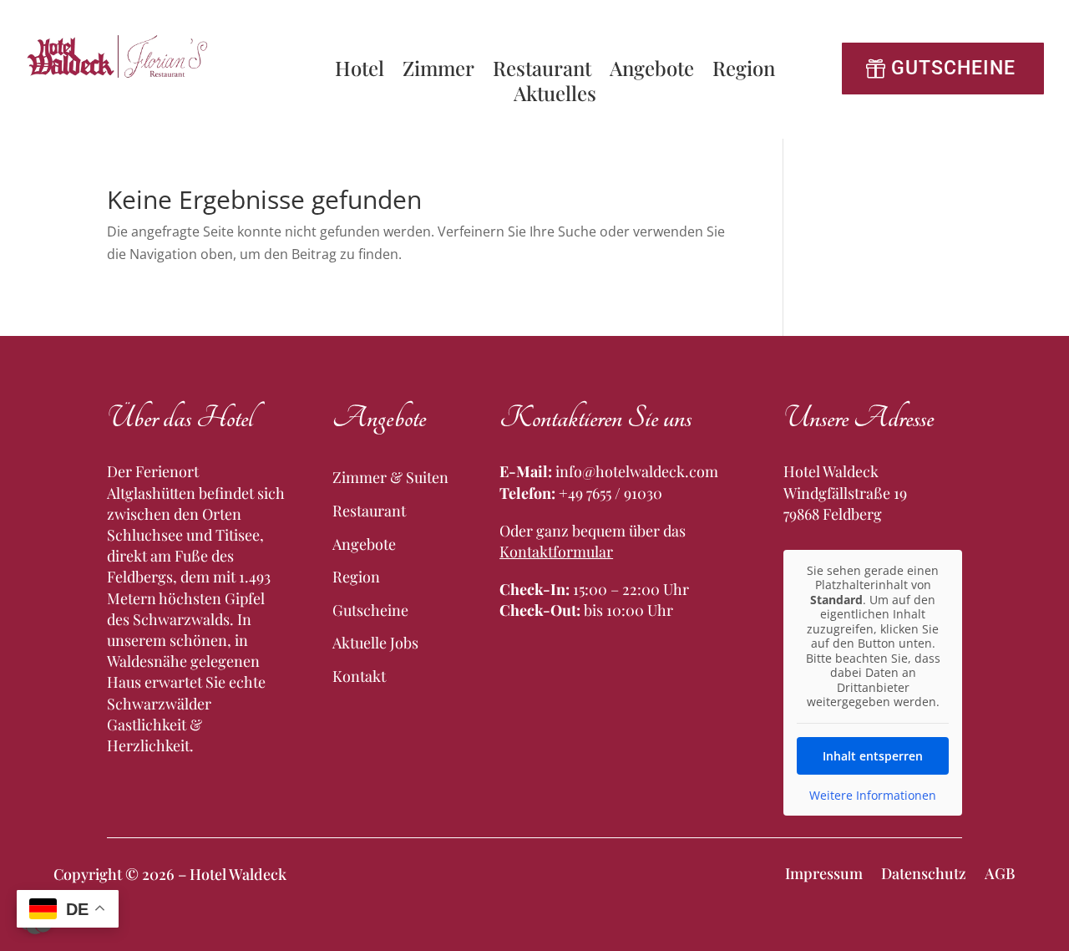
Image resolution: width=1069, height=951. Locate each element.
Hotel (359, 71)
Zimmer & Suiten (390, 477)
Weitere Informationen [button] (872, 795)
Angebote (652, 71)
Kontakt (359, 676)
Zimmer (438, 71)
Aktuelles (555, 96)
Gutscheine (953, 68)
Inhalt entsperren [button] (873, 756)
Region (743, 71)
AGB (1000, 871)
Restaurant (542, 71)
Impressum (824, 871)
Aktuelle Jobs (375, 643)
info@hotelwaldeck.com (636, 471)
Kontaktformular (556, 552)
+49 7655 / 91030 (610, 493)
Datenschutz (923, 871)
